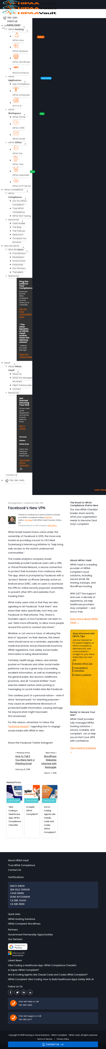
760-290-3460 (25, 1005)
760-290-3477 (25, 1019)
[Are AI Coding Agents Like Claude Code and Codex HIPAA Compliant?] (50, 792)
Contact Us (52, 1044)
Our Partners (15, 939)
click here (48, 517)
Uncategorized (15, 503)
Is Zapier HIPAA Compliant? (32, 810)
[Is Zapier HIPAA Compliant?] (32, 792)
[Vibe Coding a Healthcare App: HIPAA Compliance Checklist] (14, 792)
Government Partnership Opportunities (30, 934)
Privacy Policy (63, 1039)
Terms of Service (44, 1039)
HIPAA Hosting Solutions (21, 919)
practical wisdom (19, 726)
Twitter (36, 742)
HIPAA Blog (52, 525)
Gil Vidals (28, 520)
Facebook (26, 742)
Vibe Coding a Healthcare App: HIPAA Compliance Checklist (42, 965)
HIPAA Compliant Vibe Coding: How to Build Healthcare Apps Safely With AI (51, 979)
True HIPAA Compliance (21, 865)
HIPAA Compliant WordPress (24, 923)
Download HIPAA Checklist (24, 463)
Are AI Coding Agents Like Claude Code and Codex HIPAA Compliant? (48, 974)
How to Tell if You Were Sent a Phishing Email (24, 760)
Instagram (47, 742)
